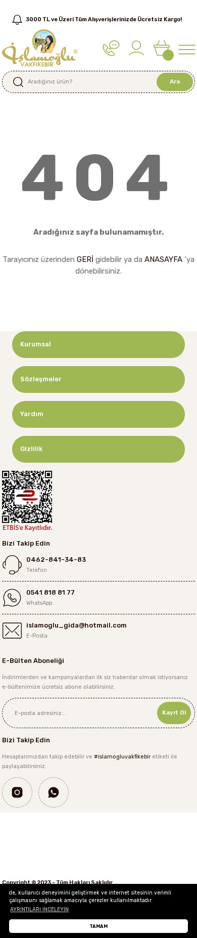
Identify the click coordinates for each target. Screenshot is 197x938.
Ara (175, 81)
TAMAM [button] (98, 926)
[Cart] (162, 47)
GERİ (85, 259)
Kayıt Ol (174, 712)
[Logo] (40, 47)
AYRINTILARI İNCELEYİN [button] (39, 909)
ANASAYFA (163, 259)
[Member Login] (136, 47)
